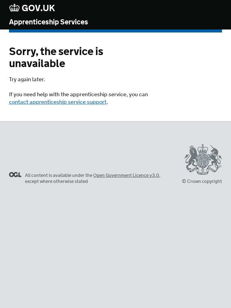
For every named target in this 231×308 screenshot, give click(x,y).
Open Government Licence (15, 174)
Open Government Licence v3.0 (126, 175)
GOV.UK (37, 8)
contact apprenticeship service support (57, 102)
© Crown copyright (202, 181)
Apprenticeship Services (48, 22)
